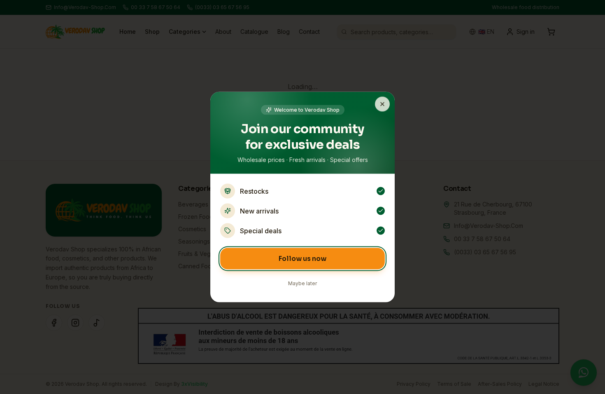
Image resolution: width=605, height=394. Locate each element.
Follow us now (302, 258)
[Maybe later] (382, 104)
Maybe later (302, 283)
